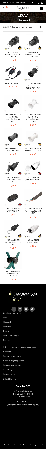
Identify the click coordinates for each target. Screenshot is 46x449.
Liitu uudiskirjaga (11, 336)
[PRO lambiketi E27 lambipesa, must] (13, 137)
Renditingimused (10, 370)
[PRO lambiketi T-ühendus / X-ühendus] (13, 260)
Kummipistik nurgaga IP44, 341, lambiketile (33, 54)
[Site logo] (23, 8)
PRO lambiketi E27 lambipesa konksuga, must (33, 86)
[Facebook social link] (13, 309)
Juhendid (7, 352)
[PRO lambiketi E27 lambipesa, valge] (33, 137)
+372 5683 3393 (23, 397)
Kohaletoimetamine (12, 365)
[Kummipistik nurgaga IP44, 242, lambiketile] (13, 41)
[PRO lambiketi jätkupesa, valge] (33, 166)
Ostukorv (7, 340)
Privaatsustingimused (12, 356)
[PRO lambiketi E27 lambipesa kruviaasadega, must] (13, 104)
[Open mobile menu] (41, 8)
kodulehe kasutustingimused (30, 445)
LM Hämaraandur (13, 84)
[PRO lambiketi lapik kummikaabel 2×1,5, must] (33, 198)
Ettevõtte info (9, 379)
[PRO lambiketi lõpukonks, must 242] (13, 229)
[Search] (38, 2)
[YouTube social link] (26, 309)
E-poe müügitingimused (13, 361)
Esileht (6, 27)
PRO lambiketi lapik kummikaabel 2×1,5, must (33, 211)
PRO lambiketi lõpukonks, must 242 (13, 242)
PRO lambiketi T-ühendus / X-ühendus (13, 274)
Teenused (7, 327)
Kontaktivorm (9, 374)
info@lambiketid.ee (23, 391)
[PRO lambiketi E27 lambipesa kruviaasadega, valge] (33, 104)
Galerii (6, 331)
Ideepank (7, 322)
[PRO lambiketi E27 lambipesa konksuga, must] (33, 72)
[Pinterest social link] (32, 309)
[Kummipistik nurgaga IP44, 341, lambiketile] (33, 41)
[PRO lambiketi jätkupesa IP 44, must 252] (13, 166)
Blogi (5, 318)
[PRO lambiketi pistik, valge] (33, 229)
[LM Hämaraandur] (13, 72)
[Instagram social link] (20, 309)
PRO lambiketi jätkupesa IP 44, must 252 (13, 180)
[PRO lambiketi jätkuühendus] (13, 198)
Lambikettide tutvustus (13, 313)
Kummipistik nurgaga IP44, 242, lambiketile (13, 54)
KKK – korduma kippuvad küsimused (19, 347)
